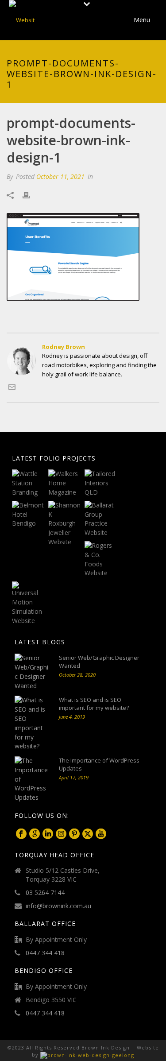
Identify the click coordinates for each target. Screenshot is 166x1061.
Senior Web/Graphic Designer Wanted (99, 662)
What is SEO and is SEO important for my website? (94, 704)
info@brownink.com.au (58, 906)
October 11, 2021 (60, 176)
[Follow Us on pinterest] (74, 834)
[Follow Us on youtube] (101, 834)
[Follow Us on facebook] (21, 834)
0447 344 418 (45, 953)
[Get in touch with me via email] (11, 388)
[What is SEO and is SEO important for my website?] (32, 723)
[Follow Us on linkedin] (47, 834)
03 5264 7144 (45, 893)
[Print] (31, 195)
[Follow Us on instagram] (61, 834)
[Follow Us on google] (34, 834)
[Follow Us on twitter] (87, 834)
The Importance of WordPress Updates (99, 764)
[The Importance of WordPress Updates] (32, 779)
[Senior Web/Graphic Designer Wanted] (32, 672)
